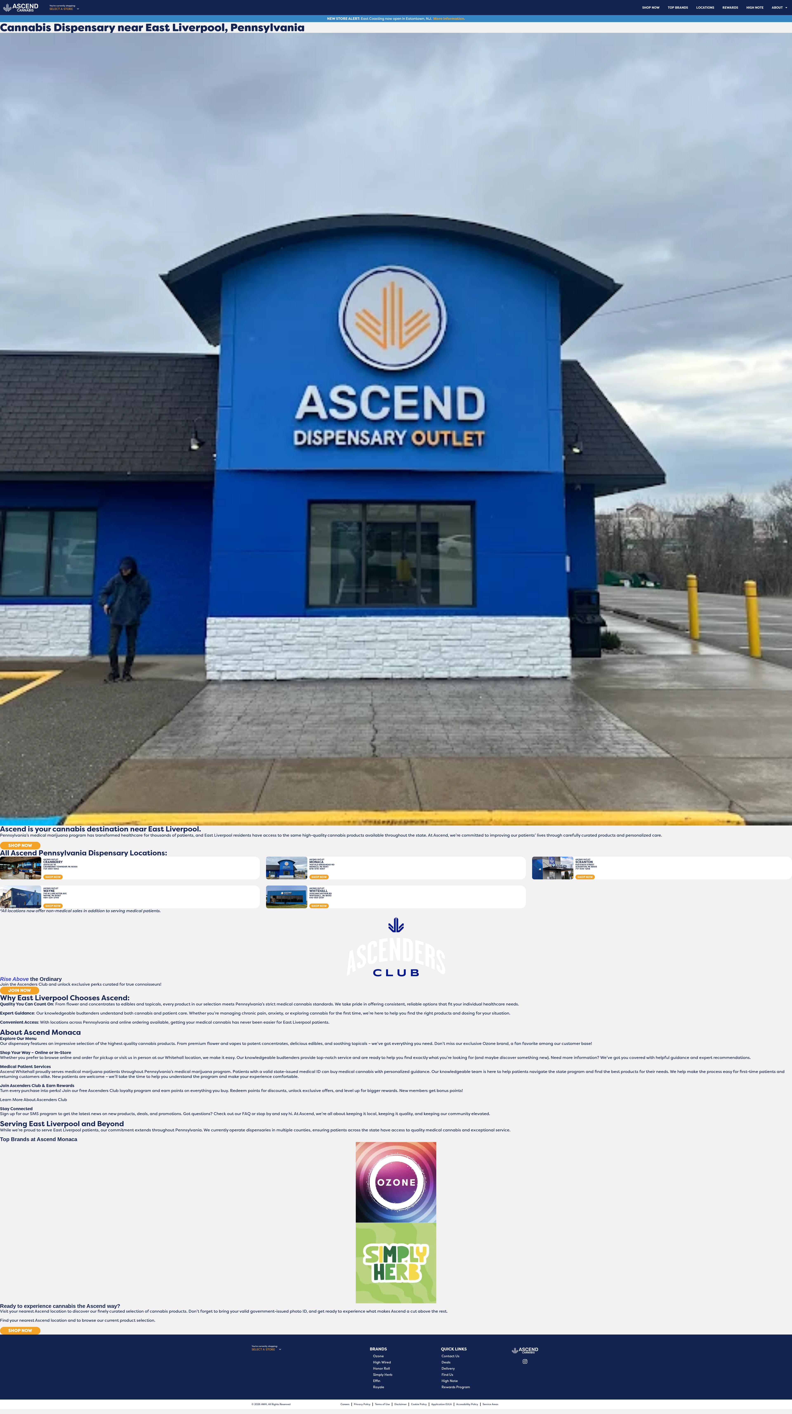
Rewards (730, 8)
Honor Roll (381, 1369)
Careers (345, 1404)
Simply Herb (382, 1375)
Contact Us (450, 1356)
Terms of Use (382, 1404)
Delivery (448, 1369)
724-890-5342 (51, 868)
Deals (446, 1362)
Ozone (378, 1356)
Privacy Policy (362, 1404)
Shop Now (651, 8)
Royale (378, 1387)
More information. (449, 18)
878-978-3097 (317, 868)
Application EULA (441, 1404)
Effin (376, 1381)
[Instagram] (525, 1361)
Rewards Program (456, 1387)
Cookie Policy (419, 1404)
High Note (755, 8)
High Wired (382, 1362)
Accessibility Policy (467, 1404)
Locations (705, 8)
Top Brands (678, 8)
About (777, 8)
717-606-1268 (582, 868)
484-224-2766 (51, 897)
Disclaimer (400, 1404)
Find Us (447, 1375)
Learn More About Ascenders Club (33, 1099)
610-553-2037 (316, 897)
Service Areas (490, 1404)
